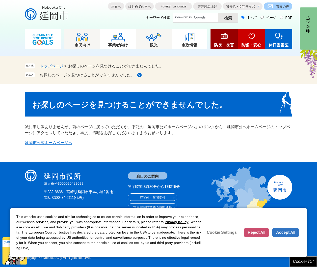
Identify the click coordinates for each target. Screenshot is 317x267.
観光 (154, 45)
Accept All (285, 232)
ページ (271, 18)
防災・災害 (224, 45)
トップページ (51, 66)
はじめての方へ (139, 6)
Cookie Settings (222, 232)
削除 (139, 75)
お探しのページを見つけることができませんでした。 (87, 75)
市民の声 (282, 6)
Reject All (256, 232)
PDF (288, 18)
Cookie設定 (303, 261)
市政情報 (189, 45)
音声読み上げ (207, 6)
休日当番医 (279, 45)
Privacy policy (176, 222)
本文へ (116, 6)
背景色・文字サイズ (240, 6)
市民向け (82, 45)
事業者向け (118, 45)
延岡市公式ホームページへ (48, 143)
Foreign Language (173, 6)
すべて (252, 18)
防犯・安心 (251, 45)
